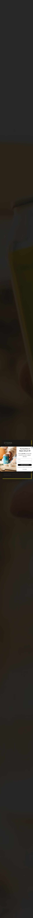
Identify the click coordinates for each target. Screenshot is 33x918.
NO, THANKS (25, 469)
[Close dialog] (32, 447)
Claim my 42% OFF (25, 464)
